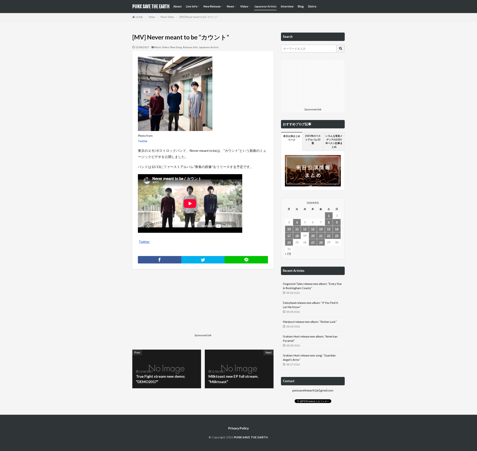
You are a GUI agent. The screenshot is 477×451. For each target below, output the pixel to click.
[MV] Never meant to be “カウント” (199, 16)
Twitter (143, 141)
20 (313, 235)
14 (321, 229)
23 (336, 235)
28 (321, 242)
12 (305, 229)
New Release (212, 6)
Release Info (190, 47)
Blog (301, 6)
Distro (312, 6)
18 (297, 235)
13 (313, 229)
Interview (287, 6)
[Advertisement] (167, 306)
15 (328, 229)
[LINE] (246, 259)
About (177, 6)
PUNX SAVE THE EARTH (151, 6)
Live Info (191, 6)
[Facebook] (159, 259)
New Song (176, 47)
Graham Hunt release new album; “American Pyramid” (310, 338)
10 (289, 229)
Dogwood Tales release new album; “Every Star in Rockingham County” (312, 286)
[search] (341, 48)
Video (244, 6)
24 (289, 242)
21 (321, 235)
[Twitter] (203, 259)
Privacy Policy (238, 428)
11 (297, 229)
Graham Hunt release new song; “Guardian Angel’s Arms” (309, 357)
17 (289, 235)
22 (328, 235)
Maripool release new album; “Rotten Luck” (310, 321)
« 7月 (288, 253)
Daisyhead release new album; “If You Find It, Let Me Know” (311, 305)
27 (313, 242)
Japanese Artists (265, 6)
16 (336, 229)
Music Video (167, 16)
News (230, 6)
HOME (139, 17)
